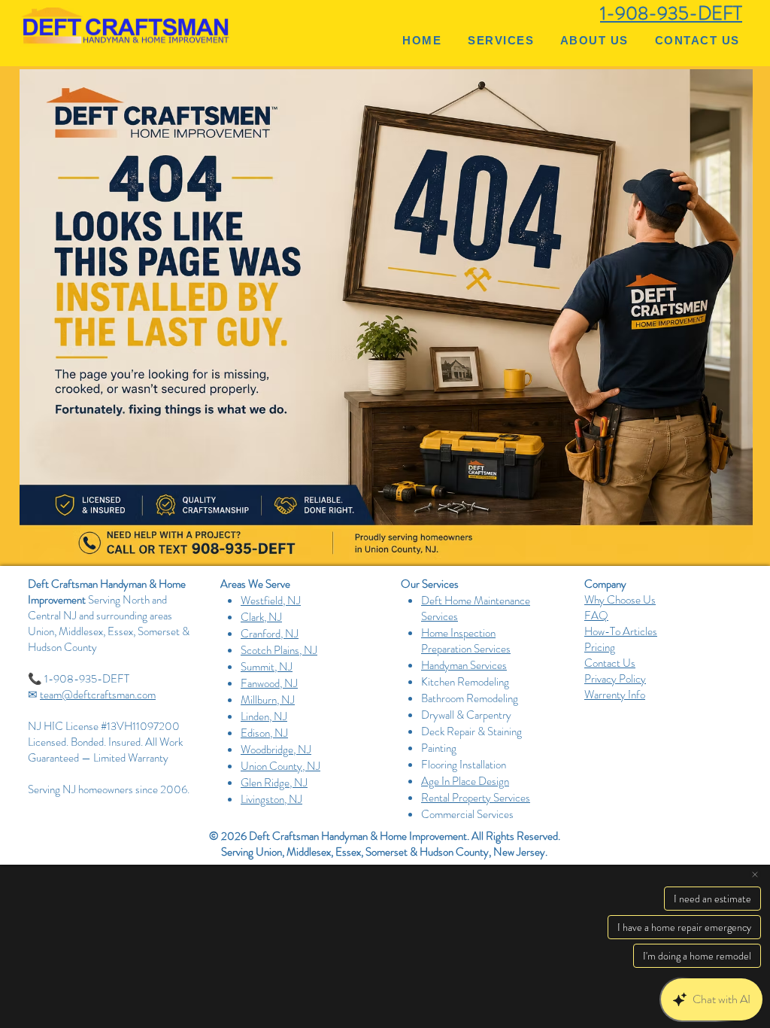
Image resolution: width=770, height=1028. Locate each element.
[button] (501, 40)
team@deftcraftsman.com (98, 694)
